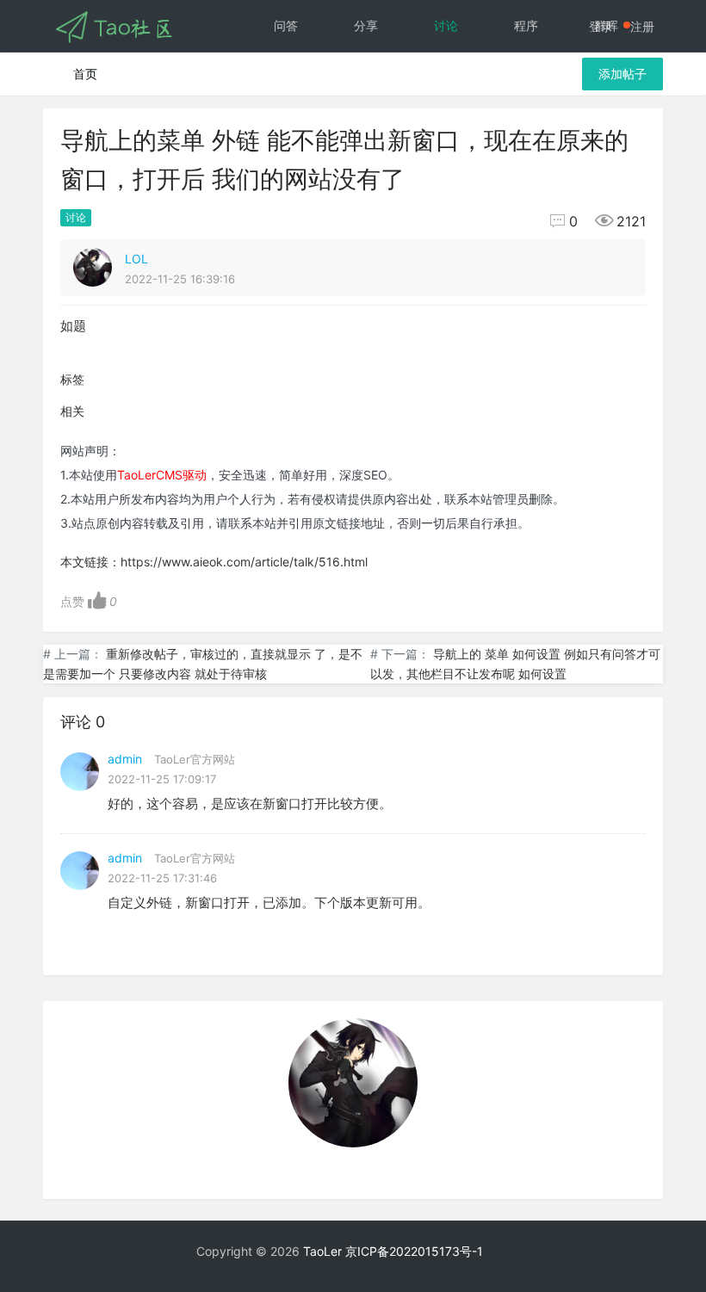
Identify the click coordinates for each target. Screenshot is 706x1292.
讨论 (446, 25)
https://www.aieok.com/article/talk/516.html (244, 561)
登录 (601, 26)
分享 (366, 25)
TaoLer (322, 1251)
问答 (286, 25)
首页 (85, 73)
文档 (446, 77)
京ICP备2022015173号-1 (414, 1251)
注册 (642, 26)
